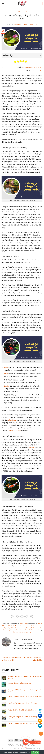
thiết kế (21, 632)
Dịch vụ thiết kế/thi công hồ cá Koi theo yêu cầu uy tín (24, 691)
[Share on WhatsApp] (12, 616)
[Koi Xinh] (22, 4)
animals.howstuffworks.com (32, 67)
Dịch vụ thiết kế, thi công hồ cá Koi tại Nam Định (25, 697)
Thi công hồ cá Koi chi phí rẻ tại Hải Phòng (22, 703)
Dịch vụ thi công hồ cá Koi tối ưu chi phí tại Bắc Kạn (24, 718)
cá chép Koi (9, 626)
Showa (18, 430)
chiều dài (32, 626)
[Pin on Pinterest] (27, 616)
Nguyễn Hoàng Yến (30, 24)
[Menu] (3, 3)
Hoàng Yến (38, 71)
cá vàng (20, 626)
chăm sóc (26, 626)
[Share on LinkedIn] (31, 616)
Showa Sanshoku (25, 630)
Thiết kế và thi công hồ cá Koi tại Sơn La (22, 710)
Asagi (6, 367)
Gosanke (17, 628)
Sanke (11, 430)
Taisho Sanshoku (36, 630)
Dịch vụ (33, 744)
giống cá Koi (10, 628)
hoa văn (23, 628)
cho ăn (37, 626)
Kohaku (6, 386)
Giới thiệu (10, 744)
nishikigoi (8, 630)
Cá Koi (15, 626)
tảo (14, 632)
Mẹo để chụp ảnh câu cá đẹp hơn (19, 683)
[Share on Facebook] (16, 616)
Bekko (6, 374)
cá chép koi (12, 420)
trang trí (25, 632)
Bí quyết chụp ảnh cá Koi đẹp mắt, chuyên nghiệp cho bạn (25, 677)
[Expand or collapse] (40, 55)
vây (30, 632)
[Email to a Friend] (24, 616)
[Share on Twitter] (20, 616)
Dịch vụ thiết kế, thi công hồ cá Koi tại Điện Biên (25, 723)
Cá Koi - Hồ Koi (22, 12)
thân (16, 632)
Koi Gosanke (34, 628)
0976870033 (35, 742)
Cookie (16, 752)
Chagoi (31, 447)
